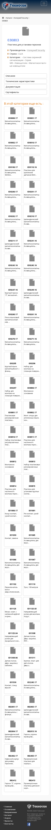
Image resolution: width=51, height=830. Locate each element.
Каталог (8, 815)
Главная (8, 806)
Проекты (8, 821)
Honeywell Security (36, 50)
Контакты (8, 824)
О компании (10, 809)
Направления (10, 812)
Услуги (7, 818)
